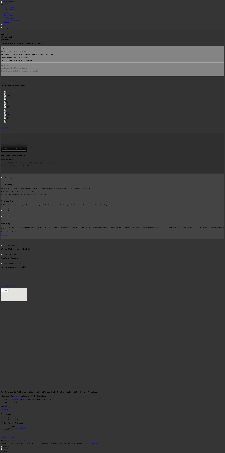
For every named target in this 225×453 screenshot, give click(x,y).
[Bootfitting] (6, 217)
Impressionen (11, 9)
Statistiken (6, 448)
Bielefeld (25, 399)
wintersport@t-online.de (7, 411)
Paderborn (18, 399)
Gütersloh (12, 399)
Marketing (6, 450)
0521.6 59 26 (4, 409)
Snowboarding (8, 15)
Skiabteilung (7, 14)
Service (6, 17)
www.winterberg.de (19, 428)
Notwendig (6, 446)
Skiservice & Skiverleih (14, 20)
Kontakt (6, 22)
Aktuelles (10, 11)
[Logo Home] (5, 3)
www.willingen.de (18, 430)
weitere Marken (5, 128)
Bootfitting (11, 18)
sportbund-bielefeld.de (23, 427)
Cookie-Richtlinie (95, 443)
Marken (6, 12)
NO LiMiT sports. (9, 7)
